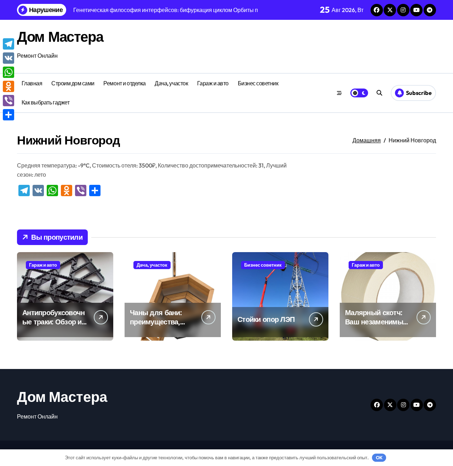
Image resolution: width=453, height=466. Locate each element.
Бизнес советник (258, 83)
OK (379, 457)
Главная (32, 83)
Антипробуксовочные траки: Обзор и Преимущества (53, 321)
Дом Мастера (60, 36)
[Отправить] (8, 115)
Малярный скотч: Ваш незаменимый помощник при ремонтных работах (378, 326)
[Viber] (8, 100)
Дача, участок (171, 83)
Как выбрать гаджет (45, 102)
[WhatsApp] (8, 72)
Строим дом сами (72, 83)
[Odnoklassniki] (8, 86)
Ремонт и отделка (124, 83)
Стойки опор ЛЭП (265, 319)
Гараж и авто (213, 83)
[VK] (8, 58)
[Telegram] (8, 44)
